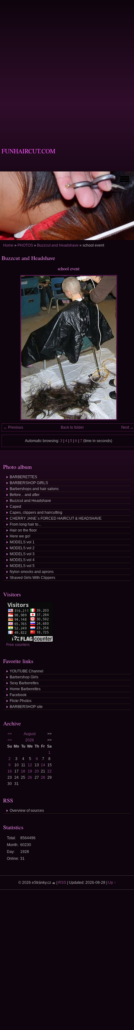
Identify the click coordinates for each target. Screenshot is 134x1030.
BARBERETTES (23, 477)
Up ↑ (112, 882)
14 (43, 765)
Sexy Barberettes (24, 683)
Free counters (18, 645)
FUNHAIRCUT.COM (28, 151)
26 (30, 777)
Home (8, 245)
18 (23, 771)
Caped (15, 506)
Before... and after (25, 495)
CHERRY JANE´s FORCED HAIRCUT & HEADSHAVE (56, 518)
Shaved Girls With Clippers (32, 577)
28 (43, 777)
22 (49, 771)
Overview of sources (27, 810)
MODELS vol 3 (22, 554)
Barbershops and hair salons (34, 489)
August (30, 734)
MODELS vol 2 (22, 548)
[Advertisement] (67, 67)
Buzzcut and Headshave (58, 245)
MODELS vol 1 (22, 542)
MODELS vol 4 (22, 560)
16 (9, 771)
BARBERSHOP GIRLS (29, 483)
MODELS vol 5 (22, 566)
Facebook (18, 695)
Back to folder (72, 427)
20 (37, 771)
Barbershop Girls (24, 677)
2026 (29, 740)
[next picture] (125, 347)
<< (9, 734)
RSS (62, 882)
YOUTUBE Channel (26, 671)
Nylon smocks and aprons (32, 572)
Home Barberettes (25, 689)
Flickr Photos (20, 701)
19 (30, 771)
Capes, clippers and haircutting (36, 512)
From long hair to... (25, 524)
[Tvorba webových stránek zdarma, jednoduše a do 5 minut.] (54, 883)
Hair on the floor (23, 530)
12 (30, 765)
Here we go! (20, 536)
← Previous (13, 427)
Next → (127, 427)
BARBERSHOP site (26, 707)
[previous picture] (12, 347)
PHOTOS (25, 245)
